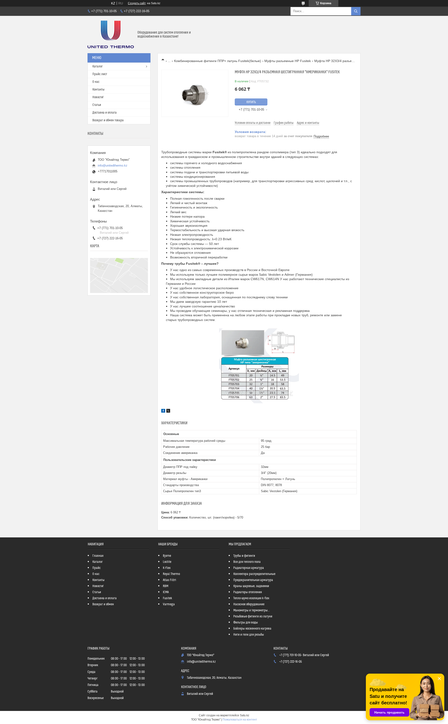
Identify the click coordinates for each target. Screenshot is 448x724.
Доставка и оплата (104, 113)
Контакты (98, 89)
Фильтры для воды (245, 622)
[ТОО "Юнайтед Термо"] (111, 35)
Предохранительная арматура (253, 580)
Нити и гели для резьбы (248, 635)
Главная (97, 556)
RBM (165, 586)
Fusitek (167, 598)
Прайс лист (99, 74)
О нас (95, 82)
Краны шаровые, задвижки (251, 586)
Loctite (167, 562)
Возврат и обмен (103, 604)
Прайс (96, 568)
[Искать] (355, 11)
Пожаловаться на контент (240, 719)
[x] (168, 411)
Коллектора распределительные (254, 574)
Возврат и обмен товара (108, 120)
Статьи (96, 105)
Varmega (169, 604)
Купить (251, 102)
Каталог (97, 66)
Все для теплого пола (247, 562)
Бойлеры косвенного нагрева (252, 628)
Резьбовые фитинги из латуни (252, 616)
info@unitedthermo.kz (112, 165)
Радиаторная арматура (248, 568)
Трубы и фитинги (244, 556)
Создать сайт (137, 3)
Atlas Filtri (169, 580)
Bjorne (167, 556)
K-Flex (167, 568)
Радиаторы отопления (247, 592)
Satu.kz (244, 715)
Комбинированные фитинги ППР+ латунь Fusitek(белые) (217, 61)
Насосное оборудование (248, 604)
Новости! (98, 97)
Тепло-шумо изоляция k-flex (251, 598)
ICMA (166, 592)
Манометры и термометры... (251, 610)
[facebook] (163, 411)
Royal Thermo (171, 574)
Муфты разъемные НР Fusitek (287, 61)
